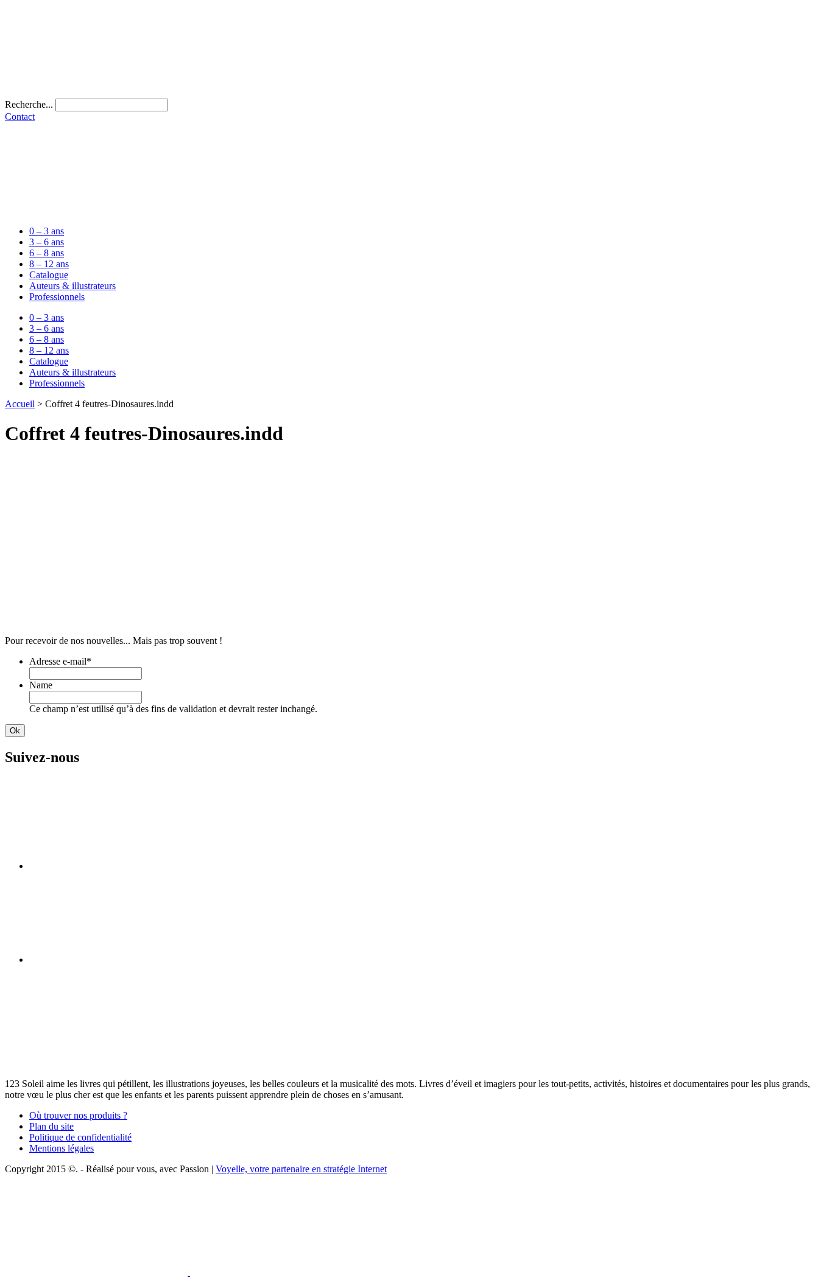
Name (40, 685)
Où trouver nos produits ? (78, 1115)
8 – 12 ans (49, 264)
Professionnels (57, 297)
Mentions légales (61, 1148)
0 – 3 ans (46, 231)
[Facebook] (120, 866)
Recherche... (29, 104)
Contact (20, 116)
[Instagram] (120, 959)
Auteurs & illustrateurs (72, 286)
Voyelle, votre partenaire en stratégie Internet (301, 1169)
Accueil (20, 404)
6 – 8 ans (46, 253)
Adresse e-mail (60, 661)
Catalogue (48, 275)
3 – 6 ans (46, 242)
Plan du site (51, 1126)
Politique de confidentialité (80, 1137)
